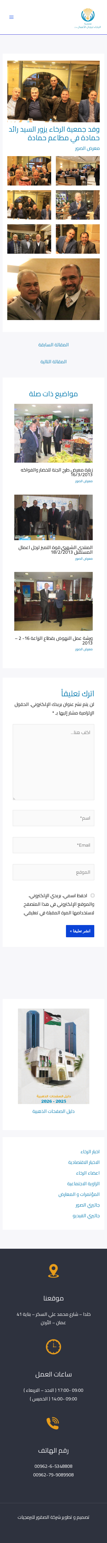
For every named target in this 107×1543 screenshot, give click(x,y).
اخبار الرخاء (90, 1151)
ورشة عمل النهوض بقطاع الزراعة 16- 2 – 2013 (54, 640)
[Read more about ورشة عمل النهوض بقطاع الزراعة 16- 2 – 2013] (53, 600)
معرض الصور (87, 148)
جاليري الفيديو (86, 1215)
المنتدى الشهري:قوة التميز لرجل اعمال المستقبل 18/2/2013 (55, 549)
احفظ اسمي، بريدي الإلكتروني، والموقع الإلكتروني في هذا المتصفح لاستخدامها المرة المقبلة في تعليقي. (58, 904)
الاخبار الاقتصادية (84, 1162)
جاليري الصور (88, 1204)
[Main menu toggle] (11, 17)
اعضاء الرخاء (88, 1172)
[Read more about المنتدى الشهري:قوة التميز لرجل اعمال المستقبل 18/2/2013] (53, 516)
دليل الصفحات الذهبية (53, 1111)
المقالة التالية (54, 361)
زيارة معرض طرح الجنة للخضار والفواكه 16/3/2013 (57, 472)
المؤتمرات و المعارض (79, 1194)
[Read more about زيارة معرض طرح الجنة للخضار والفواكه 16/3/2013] (53, 432)
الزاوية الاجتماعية (83, 1183)
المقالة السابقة (53, 344)
